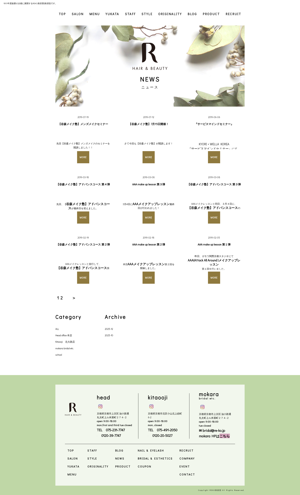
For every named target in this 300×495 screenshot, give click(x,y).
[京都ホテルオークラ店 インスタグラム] (202, 406)
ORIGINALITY (170, 14)
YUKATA (112, 14)
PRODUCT (211, 14)
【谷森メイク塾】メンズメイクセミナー (83, 124)
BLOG (192, 14)
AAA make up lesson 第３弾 (148, 184)
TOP (62, 14)
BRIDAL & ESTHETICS (155, 458)
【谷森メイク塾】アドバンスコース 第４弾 (83, 184)
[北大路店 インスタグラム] (151, 406)
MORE (83, 157)
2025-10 (109, 335)
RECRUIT (233, 14)
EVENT (185, 466)
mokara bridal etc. (64, 348)
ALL (57, 329)
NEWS (119, 458)
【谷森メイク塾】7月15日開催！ (149, 124)
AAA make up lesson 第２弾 (148, 244)
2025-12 (109, 329)
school (58, 354)
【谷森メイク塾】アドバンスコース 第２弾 (83, 244)
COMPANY (187, 458)
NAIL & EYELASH (151, 450)
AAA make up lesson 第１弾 (214, 244)
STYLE (147, 14)
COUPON (144, 466)
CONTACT (187, 474)
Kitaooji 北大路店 (65, 341)
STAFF (130, 14)
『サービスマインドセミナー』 (214, 124)
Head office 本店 (63, 335)
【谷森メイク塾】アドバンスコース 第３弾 (214, 184)
